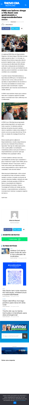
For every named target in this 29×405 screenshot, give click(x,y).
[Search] (24, 336)
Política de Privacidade (20, 400)
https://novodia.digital (14, 222)
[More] (21, 28)
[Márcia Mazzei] (3, 24)
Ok (15, 402)
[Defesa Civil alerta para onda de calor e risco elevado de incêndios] (5, 251)
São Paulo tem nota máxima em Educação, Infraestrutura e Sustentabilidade (14, 292)
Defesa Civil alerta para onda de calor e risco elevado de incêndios (18, 253)
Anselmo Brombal (13, 258)
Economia (4, 19)
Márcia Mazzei (9, 24)
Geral (11, 248)
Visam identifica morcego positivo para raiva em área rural (14, 303)
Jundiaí (4, 309)
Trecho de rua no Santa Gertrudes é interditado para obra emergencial (15, 313)
